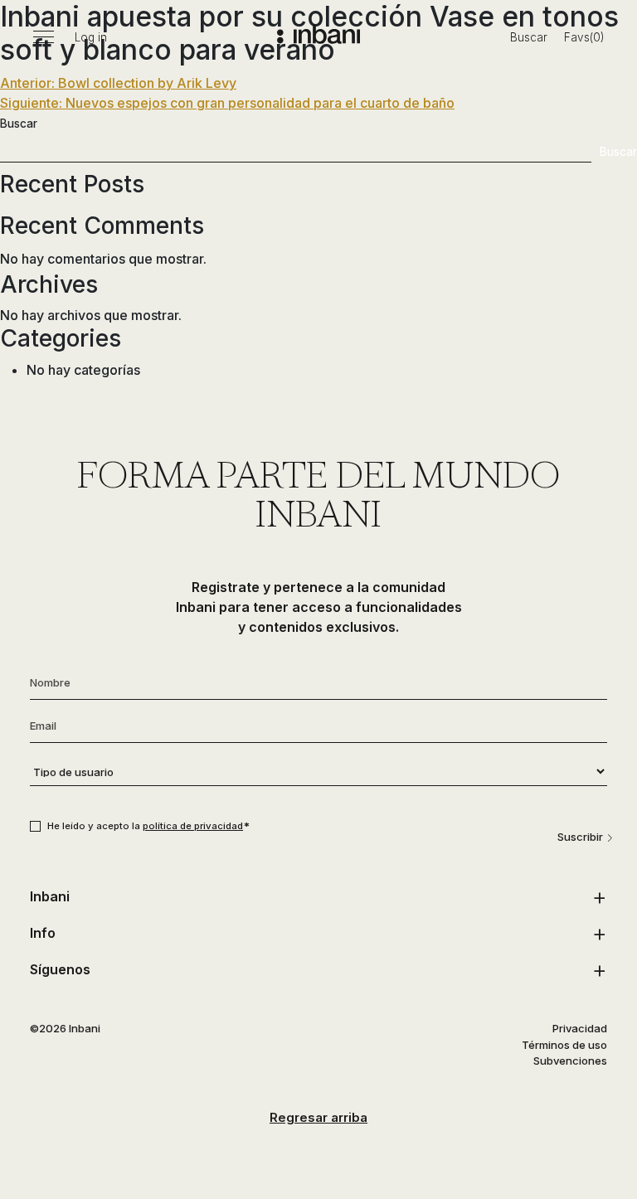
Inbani (50, 896)
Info (43, 933)
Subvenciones (570, 1060)
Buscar (528, 37)
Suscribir (580, 836)
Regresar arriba (318, 1117)
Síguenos (60, 969)
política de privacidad (193, 826)
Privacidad (579, 1028)
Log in (91, 37)
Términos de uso (564, 1044)
